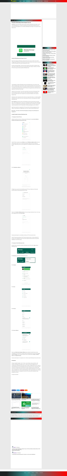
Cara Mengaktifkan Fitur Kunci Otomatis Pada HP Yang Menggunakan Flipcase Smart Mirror (51, 89)
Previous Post (37, 412)
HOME (20, 1)
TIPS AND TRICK (40, 1)
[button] (26, 390)
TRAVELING (46, 1)
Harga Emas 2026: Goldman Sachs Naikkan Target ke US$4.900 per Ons (49, 52)
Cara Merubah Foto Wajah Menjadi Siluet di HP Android (51, 83)
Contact (29, 472)
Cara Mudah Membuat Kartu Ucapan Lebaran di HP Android (16, 399)
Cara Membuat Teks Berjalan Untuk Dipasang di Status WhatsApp (52, 68)
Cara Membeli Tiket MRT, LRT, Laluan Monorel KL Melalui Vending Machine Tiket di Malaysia (51, 74)
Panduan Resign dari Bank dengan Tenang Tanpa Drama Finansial (49, 50)
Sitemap (37, 472)
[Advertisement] (33, 11)
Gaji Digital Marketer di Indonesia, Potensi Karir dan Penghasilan (49, 55)
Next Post (14, 412)
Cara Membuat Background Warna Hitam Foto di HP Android (51, 80)
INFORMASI (28, 1)
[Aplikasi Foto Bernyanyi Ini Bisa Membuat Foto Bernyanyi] (45, 92)
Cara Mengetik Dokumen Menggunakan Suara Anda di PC (16, 408)
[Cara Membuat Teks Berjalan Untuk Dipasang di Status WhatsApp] (45, 68)
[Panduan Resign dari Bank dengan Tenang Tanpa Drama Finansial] (45, 86)
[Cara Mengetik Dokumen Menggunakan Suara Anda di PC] (16, 404)
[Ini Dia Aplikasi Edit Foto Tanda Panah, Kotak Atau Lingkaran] (45, 78)
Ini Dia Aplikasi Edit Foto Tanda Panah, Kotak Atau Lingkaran (51, 78)
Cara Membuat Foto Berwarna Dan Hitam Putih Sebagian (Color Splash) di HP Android (35, 400)
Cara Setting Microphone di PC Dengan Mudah (26, 399)
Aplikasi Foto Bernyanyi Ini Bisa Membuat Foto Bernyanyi (51, 92)
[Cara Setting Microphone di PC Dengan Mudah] (26, 395)
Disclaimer (41, 472)
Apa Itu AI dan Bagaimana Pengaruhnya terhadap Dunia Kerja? (49, 59)
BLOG (24, 1)
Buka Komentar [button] (26, 418)
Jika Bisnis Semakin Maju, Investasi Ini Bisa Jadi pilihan (49, 54)
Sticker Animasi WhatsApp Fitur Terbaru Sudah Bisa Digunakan (26, 408)
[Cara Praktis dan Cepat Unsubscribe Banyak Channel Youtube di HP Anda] (45, 71)
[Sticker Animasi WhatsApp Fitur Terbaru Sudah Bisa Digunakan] (26, 404)
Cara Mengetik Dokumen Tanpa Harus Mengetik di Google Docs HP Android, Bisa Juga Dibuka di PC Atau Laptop (35, 408)
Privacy (33, 472)
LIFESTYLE (33, 1)
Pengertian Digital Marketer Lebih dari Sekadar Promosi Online (48, 57)
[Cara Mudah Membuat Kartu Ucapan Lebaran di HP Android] (16, 395)
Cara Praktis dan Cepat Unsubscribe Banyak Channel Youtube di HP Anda (51, 71)
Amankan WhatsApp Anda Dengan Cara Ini (21, 22)
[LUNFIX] (14, 1)
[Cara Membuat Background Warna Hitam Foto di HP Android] (45, 80)
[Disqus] (26, 433)
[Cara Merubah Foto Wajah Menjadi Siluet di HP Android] (45, 83)
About (25, 472)
